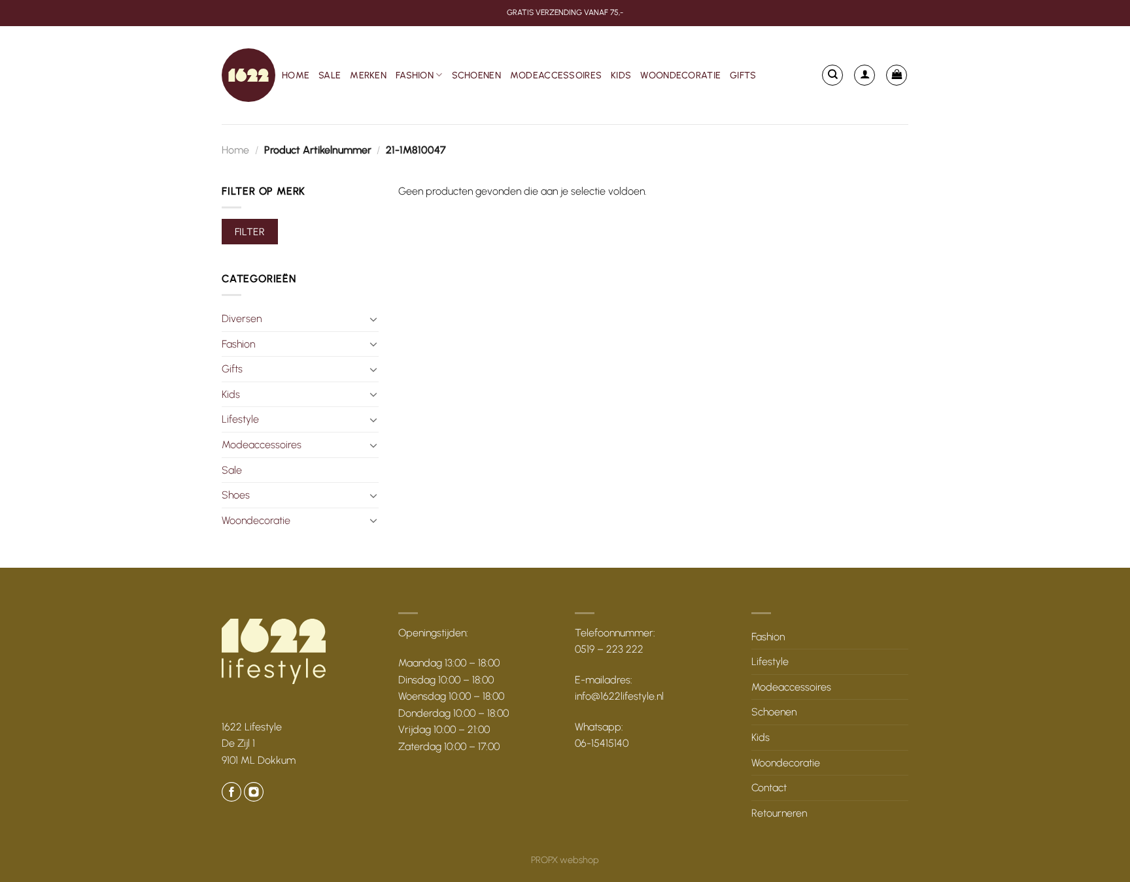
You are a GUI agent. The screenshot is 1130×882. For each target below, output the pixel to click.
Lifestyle (240, 419)
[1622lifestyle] (248, 75)
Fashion (415, 75)
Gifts (743, 75)
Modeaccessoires (556, 75)
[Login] (864, 75)
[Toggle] (373, 319)
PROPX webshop (565, 860)
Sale (329, 75)
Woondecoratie (680, 75)
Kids (621, 75)
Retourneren (779, 813)
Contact (769, 787)
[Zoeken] (832, 75)
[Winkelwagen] (896, 75)
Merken (368, 75)
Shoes (236, 495)
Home (295, 75)
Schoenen (476, 75)
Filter (250, 231)
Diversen (242, 318)
